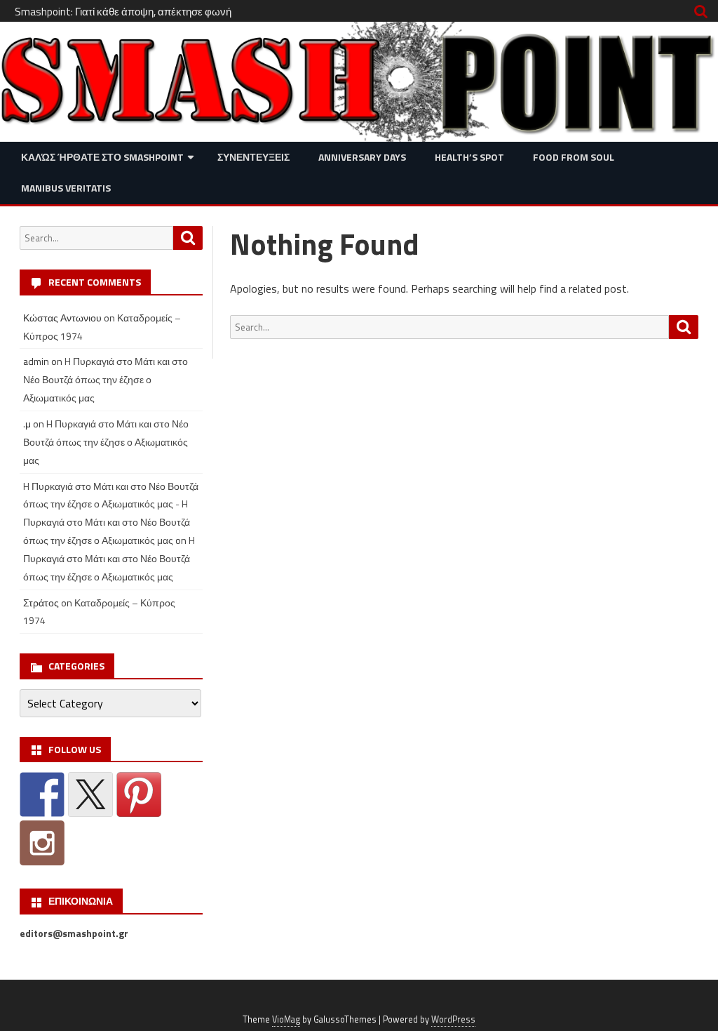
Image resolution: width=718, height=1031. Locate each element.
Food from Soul (573, 156)
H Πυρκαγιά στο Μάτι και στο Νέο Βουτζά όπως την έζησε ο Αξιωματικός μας (105, 379)
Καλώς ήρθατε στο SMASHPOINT (102, 156)
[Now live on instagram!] (42, 842)
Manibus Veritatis (66, 187)
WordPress (453, 1019)
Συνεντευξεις (253, 156)
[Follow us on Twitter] (90, 794)
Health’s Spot (469, 156)
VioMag (286, 1019)
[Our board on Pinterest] (138, 794)
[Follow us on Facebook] (42, 794)
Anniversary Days (362, 156)
